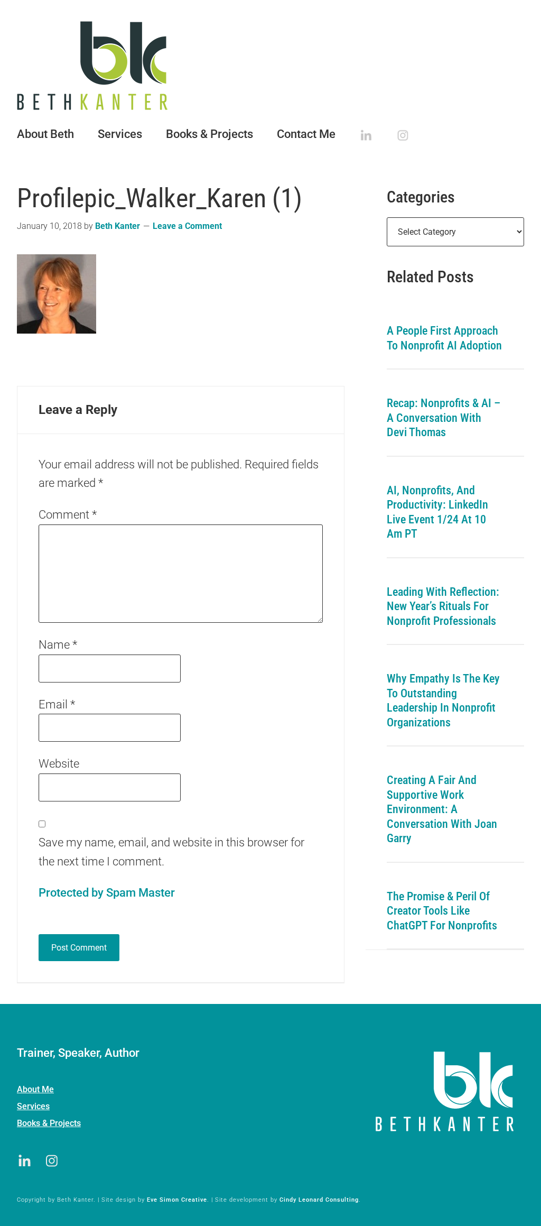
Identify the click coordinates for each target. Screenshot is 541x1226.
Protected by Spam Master (107, 892)
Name (58, 644)
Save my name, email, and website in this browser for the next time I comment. (171, 852)
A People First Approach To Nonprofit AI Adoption (444, 338)
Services (33, 1106)
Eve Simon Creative (177, 1199)
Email (57, 704)
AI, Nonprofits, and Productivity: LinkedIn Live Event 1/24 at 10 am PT (437, 512)
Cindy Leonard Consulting (319, 1199)
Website (59, 763)
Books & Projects (49, 1123)
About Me (35, 1089)
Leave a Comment (187, 226)
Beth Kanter (270, 65)
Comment (68, 514)
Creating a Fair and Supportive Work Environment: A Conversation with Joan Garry (442, 809)
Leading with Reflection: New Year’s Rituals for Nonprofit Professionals (443, 606)
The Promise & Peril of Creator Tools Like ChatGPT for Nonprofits (442, 911)
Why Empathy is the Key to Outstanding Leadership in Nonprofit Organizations (443, 700)
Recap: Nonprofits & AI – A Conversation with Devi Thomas (443, 418)
